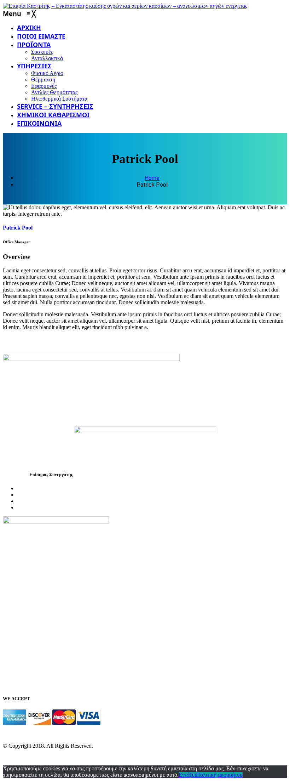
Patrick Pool (18, 228)
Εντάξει (187, 775)
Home (152, 178)
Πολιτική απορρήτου (219, 775)
